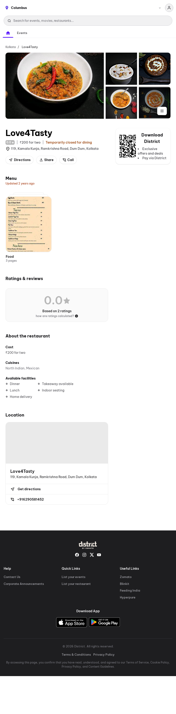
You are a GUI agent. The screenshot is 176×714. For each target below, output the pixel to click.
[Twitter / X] (91, 554)
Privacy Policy (104, 654)
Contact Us (12, 577)
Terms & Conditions (76, 654)
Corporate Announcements (24, 584)
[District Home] (88, 545)
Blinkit (124, 584)
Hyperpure (127, 597)
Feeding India (130, 590)
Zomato (126, 577)
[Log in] (169, 8)
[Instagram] (84, 554)
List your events (73, 577)
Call (70, 160)
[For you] (8, 33)
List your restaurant (76, 584)
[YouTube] (99, 554)
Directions (22, 160)
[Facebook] (77, 554)
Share (49, 160)
